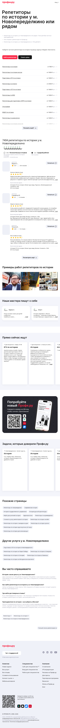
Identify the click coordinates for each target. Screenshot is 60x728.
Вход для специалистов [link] (30, 669)
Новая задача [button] (6, 667)
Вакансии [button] (45, 681)
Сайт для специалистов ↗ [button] (30, 667)
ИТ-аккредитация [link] (48, 669)
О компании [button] (46, 667)
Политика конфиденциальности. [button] (19, 721)
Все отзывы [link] (6, 672)
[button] (52, 163)
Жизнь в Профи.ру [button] (48, 684)
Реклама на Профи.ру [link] (49, 672)
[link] (10, 57)
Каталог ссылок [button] (7, 678)
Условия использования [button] (10, 675)
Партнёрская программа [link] (50, 678)
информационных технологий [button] (11, 718)
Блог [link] (43, 687)
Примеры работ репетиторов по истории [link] (27, 267)
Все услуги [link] (5, 669)
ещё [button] (26, 317)
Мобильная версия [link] (8, 681)
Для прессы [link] (46, 675)
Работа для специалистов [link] (30, 672)
